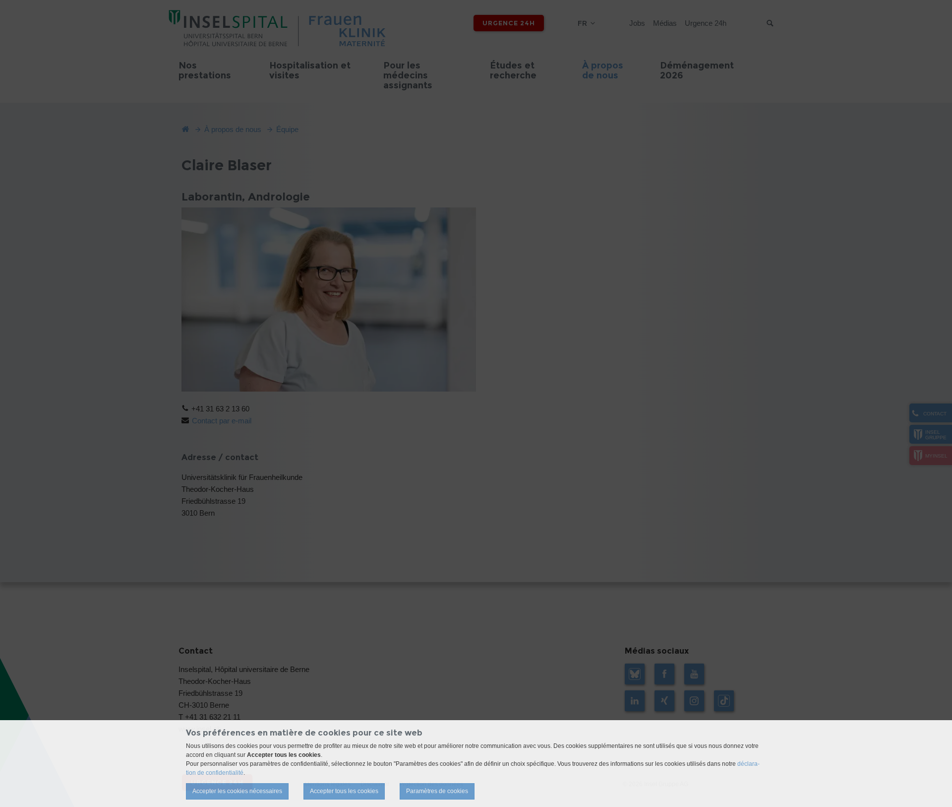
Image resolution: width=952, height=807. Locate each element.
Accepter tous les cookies (344, 791)
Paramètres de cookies (437, 791)
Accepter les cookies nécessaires (237, 791)
